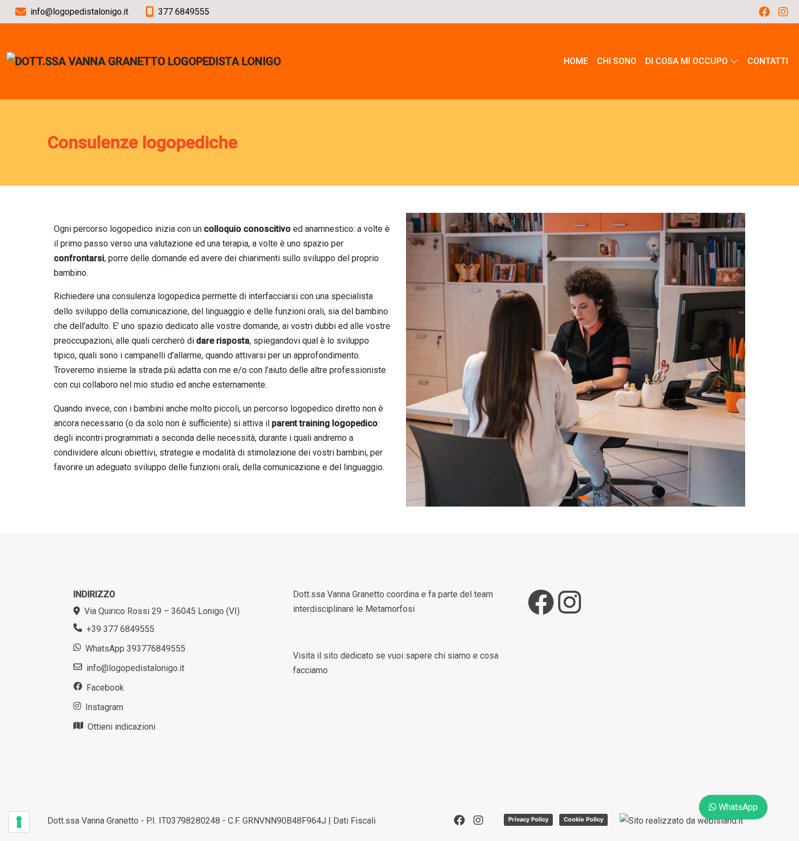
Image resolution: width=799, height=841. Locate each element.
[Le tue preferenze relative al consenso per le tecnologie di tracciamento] (19, 822)
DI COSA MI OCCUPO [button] (686, 61)
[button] (567, 498)
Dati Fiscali (354, 820)
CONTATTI (767, 61)
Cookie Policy (583, 819)
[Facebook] (764, 12)
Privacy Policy (528, 819)
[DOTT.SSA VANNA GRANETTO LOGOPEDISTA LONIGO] (144, 61)
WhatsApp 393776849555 (135, 648)
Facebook (105, 687)
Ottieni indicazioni (121, 727)
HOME (576, 61)
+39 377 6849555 (120, 629)
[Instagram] (783, 12)
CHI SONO (616, 61)
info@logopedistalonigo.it (135, 668)
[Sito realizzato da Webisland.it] (681, 820)
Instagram (104, 707)
